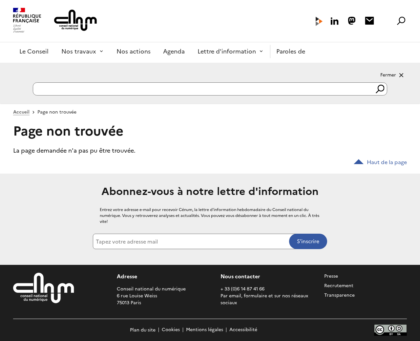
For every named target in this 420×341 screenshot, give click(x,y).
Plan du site (143, 330)
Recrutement (338, 285)
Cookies (171, 330)
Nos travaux (78, 51)
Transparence (339, 295)
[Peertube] (319, 21)
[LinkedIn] (334, 21)
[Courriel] (369, 21)
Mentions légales (204, 330)
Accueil (21, 112)
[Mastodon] (352, 21)
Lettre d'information (227, 51)
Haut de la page (387, 162)
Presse (331, 276)
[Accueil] (27, 21)
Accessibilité (243, 330)
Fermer (388, 74)
